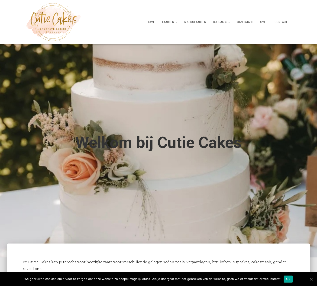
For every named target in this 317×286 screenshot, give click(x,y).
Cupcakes (220, 22)
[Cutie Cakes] (53, 22)
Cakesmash (245, 22)
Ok (288, 279)
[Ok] (311, 279)
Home (151, 22)
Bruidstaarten (195, 22)
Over (264, 22)
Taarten (168, 22)
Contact (281, 22)
